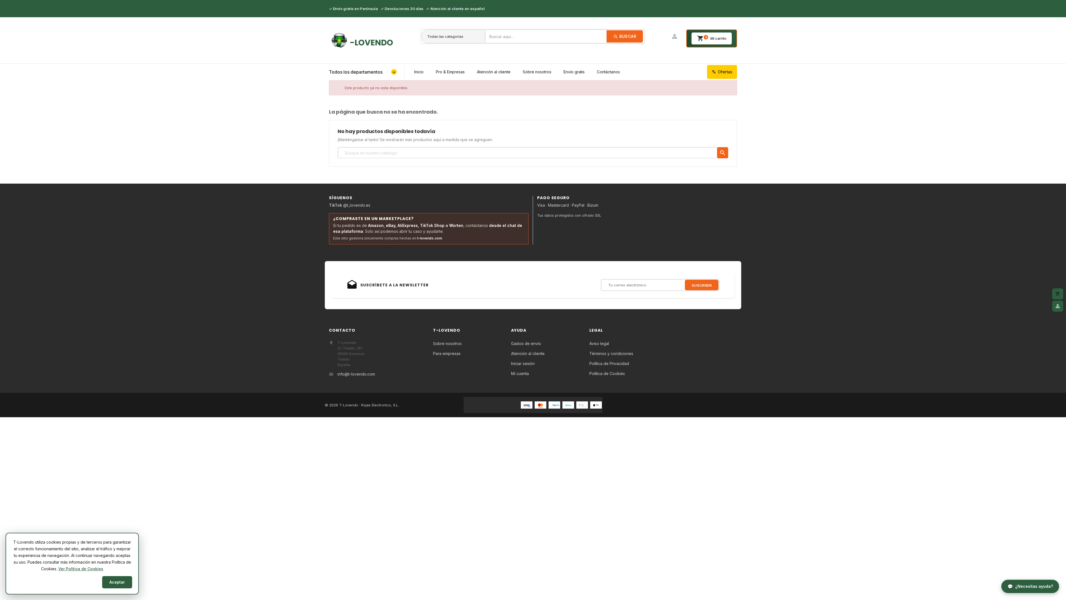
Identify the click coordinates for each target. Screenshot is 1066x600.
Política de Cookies (607, 373)
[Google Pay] (582, 404)
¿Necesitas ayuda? (1034, 586)
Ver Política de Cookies (80, 568)
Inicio (419, 71)
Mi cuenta (520, 373)
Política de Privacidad (609, 363)
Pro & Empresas (450, 71)
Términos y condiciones (611, 353)
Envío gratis (574, 71)
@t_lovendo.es (349, 205)
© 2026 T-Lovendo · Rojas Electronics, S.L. (362, 405)
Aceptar (117, 582)
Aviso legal (599, 343)
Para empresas (447, 353)
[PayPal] (554, 404)
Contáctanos (608, 71)
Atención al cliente (494, 71)
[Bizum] (568, 404)
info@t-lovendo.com (356, 374)
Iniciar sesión (523, 363)
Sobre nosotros (537, 71)
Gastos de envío (526, 343)
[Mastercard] (540, 404)
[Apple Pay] (596, 404)
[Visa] (526, 404)
